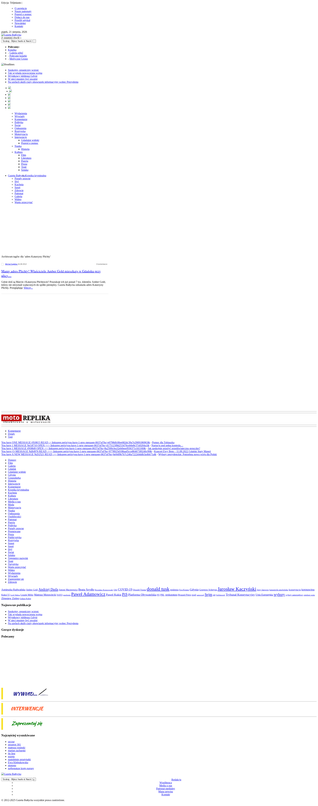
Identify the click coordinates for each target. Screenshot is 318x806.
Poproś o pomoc (23, 14)
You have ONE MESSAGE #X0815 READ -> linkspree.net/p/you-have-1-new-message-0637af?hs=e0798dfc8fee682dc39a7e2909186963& (75, 442)
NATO (59, 595)
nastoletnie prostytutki (19, 759)
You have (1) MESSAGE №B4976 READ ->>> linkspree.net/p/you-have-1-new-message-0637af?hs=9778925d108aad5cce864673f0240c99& (76, 451)
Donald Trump (139, 590)
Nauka (18, 146)
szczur (11, 741)
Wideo (18, 199)
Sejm (208, 594)
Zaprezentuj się (16, 579)
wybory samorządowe (294, 595)
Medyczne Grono (18, 58)
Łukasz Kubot (25, 598)
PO (158, 595)
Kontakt (19, 26)
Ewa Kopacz (184, 590)
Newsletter (20, 23)
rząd (194, 595)
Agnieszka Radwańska (13, 589)
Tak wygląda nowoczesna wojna (25, 73)
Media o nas (14, 501)
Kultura (19, 152)
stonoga (12, 765)
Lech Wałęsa (15, 595)
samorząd (200, 595)
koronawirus (308, 589)
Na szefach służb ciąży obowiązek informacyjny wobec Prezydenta (43, 82)
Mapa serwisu (165, 791)
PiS (125, 594)
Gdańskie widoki (30, 140)
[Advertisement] (159, 230)
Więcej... (28, 287)
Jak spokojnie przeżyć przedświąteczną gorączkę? (174, 448)
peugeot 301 (14, 744)
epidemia (174, 589)
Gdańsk (12, 468)
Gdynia (12, 474)
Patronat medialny (165, 788)
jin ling (11, 753)
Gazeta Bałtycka (16, 175)
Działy (11, 433)
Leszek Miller (27, 595)
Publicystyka (14, 537)
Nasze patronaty (23, 11)
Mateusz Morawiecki (45, 594)
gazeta (11, 756)
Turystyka (13, 564)
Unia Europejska (264, 594)
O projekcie (21, 8)
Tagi (10, 436)
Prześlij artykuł (22, 20)
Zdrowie (19, 190)
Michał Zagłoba (11, 264)
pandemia (67, 595)
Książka (12, 49)
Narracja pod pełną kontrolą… (167, 445)
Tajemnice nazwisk (18, 558)
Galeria (18, 196)
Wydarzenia (21, 113)
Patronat (19, 193)
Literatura (26, 158)
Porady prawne (22, 178)
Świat (18, 125)
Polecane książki (18, 55)
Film (23, 155)
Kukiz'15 (5, 595)
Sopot (11, 543)
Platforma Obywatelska (142, 594)
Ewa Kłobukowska (18, 762)
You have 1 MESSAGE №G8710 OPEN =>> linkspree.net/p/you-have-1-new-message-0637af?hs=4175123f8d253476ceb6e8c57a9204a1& (75, 445)
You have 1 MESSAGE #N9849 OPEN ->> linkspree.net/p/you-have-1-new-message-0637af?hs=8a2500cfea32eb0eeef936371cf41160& (73, 448)
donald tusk (158, 589)
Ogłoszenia (20, 128)
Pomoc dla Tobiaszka (163, 442)
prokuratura (171, 594)
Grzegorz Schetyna (208, 589)
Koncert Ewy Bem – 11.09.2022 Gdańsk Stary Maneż (182, 451)
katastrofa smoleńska (278, 590)
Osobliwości (14, 516)
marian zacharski (17, 750)
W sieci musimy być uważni (22, 79)
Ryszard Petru (184, 595)
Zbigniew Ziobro (10, 598)
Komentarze (21, 119)
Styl (17, 181)
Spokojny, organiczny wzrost (23, 70)
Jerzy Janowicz (263, 590)
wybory (279, 594)
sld (214, 595)
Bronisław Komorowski (104, 590)
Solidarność (220, 595)
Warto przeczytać (24, 202)
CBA (115, 590)
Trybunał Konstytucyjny (240, 594)
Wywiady (20, 116)
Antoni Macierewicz (68, 589)
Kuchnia (19, 184)
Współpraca (165, 782)
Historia (25, 149)
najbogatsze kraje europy (21, 768)
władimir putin (309, 595)
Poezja (24, 161)
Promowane (14, 531)
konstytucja (295, 589)
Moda (11, 504)
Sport (17, 187)
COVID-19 (125, 589)
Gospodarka (14, 477)
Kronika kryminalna (35, 175)
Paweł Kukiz (113, 594)
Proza (24, 164)
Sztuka (24, 170)
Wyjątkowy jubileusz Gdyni (22, 76)
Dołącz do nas (22, 17)
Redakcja (176, 779)
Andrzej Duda (48, 589)
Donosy (12, 460)
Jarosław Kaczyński (237, 589)
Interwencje (21, 137)
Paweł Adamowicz (88, 594)
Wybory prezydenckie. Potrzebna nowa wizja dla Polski (187, 454)
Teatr (23, 167)
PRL (162, 595)
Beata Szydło (86, 589)
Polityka (19, 122)
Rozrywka (20, 131)
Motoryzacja (21, 134)
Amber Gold (32, 589)
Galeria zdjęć (16, 52)
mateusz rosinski (16, 747)
